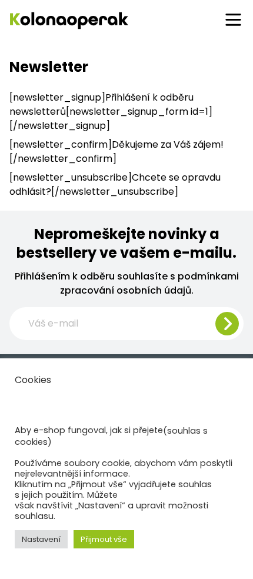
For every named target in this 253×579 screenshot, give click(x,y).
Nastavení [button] (41, 539)
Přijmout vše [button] (104, 539)
